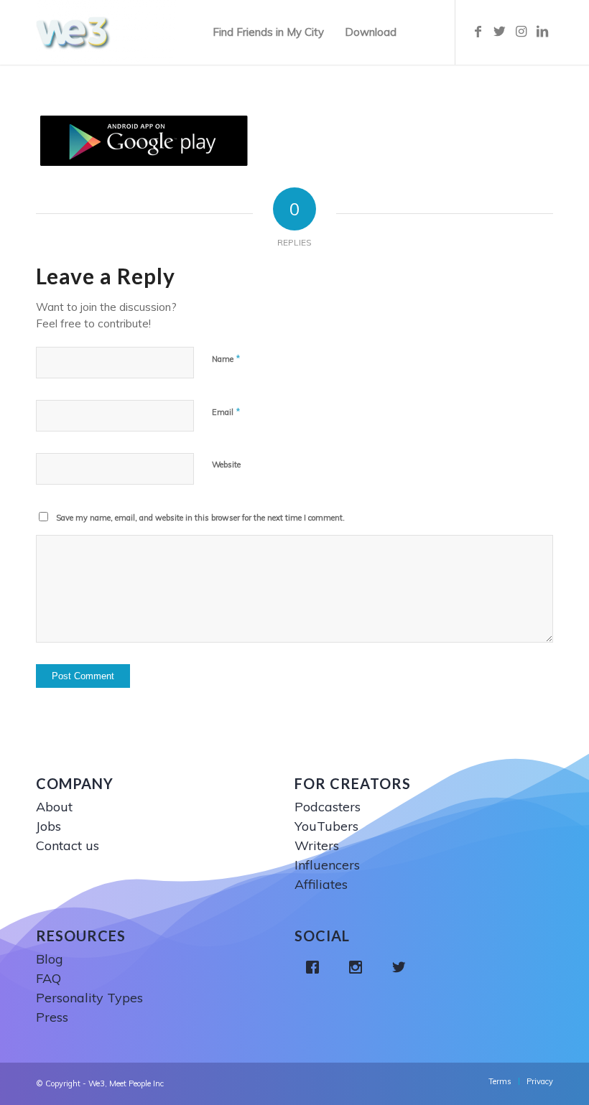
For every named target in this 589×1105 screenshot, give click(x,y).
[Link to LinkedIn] (542, 31)
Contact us (67, 845)
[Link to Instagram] (521, 31)
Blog (49, 959)
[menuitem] (268, 32)
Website (226, 465)
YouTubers (326, 826)
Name (226, 358)
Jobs (48, 826)
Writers (316, 845)
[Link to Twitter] (499, 31)
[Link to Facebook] (477, 31)
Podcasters (327, 806)
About (54, 806)
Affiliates (321, 884)
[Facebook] (316, 967)
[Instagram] (359, 967)
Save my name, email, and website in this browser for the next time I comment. (200, 518)
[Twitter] (402, 967)
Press (52, 1017)
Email (226, 411)
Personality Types (89, 997)
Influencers (327, 865)
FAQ (48, 978)
